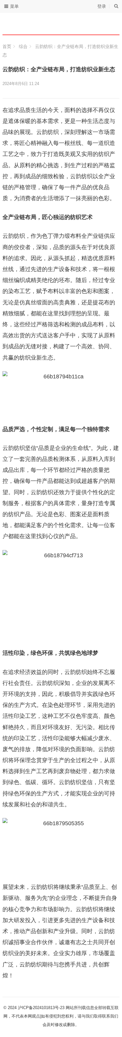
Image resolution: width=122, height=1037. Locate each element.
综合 (23, 46)
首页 (7, 46)
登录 (101, 6)
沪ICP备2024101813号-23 (41, 1007)
